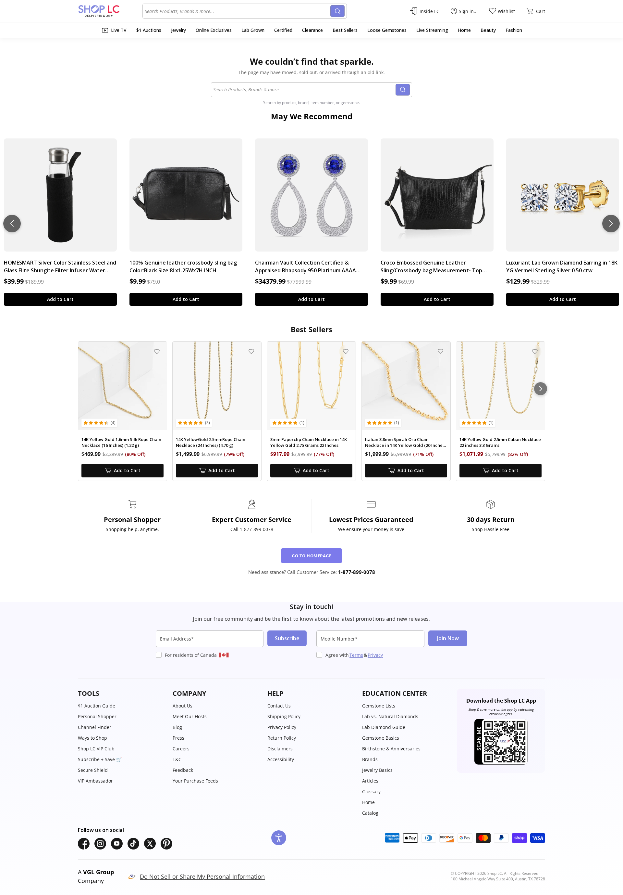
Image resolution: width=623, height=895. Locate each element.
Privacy (375, 655)
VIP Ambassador (95, 781)
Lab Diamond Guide (383, 727)
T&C (177, 759)
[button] (122, 693)
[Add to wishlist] (157, 351)
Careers (181, 749)
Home (368, 802)
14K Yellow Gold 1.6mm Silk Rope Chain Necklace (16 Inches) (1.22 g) (121, 442)
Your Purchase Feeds (195, 781)
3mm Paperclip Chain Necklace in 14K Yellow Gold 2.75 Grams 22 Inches (308, 442)
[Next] (540, 388)
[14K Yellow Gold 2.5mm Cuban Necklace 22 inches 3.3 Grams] (500, 386)
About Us (182, 706)
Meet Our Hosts (190, 716)
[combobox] (237, 11)
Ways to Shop (92, 738)
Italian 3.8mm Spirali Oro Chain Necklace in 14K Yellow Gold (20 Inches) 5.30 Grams (405, 442)
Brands (370, 759)
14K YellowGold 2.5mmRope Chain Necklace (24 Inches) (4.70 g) (210, 442)
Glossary (371, 791)
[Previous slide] (12, 223)
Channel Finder (94, 727)
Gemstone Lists (378, 706)
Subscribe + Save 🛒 (100, 759)
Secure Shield (93, 770)
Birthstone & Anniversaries (391, 749)
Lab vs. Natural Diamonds (390, 716)
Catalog (370, 813)
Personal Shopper (97, 716)
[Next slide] (611, 223)
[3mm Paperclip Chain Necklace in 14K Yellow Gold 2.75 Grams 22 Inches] (311, 386)
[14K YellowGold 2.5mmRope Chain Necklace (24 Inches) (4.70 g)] (217, 386)
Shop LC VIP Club (96, 749)
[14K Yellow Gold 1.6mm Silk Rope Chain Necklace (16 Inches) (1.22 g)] (122, 386)
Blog (177, 727)
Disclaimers (280, 749)
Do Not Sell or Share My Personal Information (202, 876)
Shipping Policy (283, 716)
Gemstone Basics (380, 738)
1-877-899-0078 (256, 529)
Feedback (183, 770)
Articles (370, 781)
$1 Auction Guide (96, 706)
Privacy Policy (281, 727)
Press (178, 738)
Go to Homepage (311, 556)
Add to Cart (60, 299)
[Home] (110, 11)
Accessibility (280, 759)
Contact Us (279, 706)
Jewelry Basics (377, 770)
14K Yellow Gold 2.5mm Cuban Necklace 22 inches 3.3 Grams (500, 442)
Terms (356, 655)
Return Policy (281, 738)
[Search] (337, 11)
